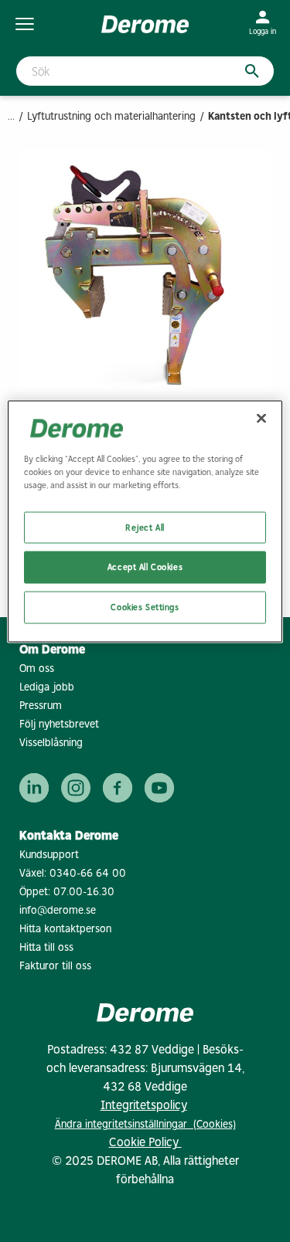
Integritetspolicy (144, 1105)
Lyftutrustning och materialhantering (111, 116)
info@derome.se (57, 910)
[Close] (261, 419)
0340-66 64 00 (87, 873)
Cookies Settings (145, 607)
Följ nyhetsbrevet (59, 724)
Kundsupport (49, 854)
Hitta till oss (46, 947)
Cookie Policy (145, 1142)
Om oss (36, 668)
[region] (144, 521)
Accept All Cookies (145, 567)
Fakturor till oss (55, 965)
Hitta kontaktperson (65, 928)
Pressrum (40, 705)
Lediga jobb (46, 687)
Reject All (145, 526)
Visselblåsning (51, 742)
